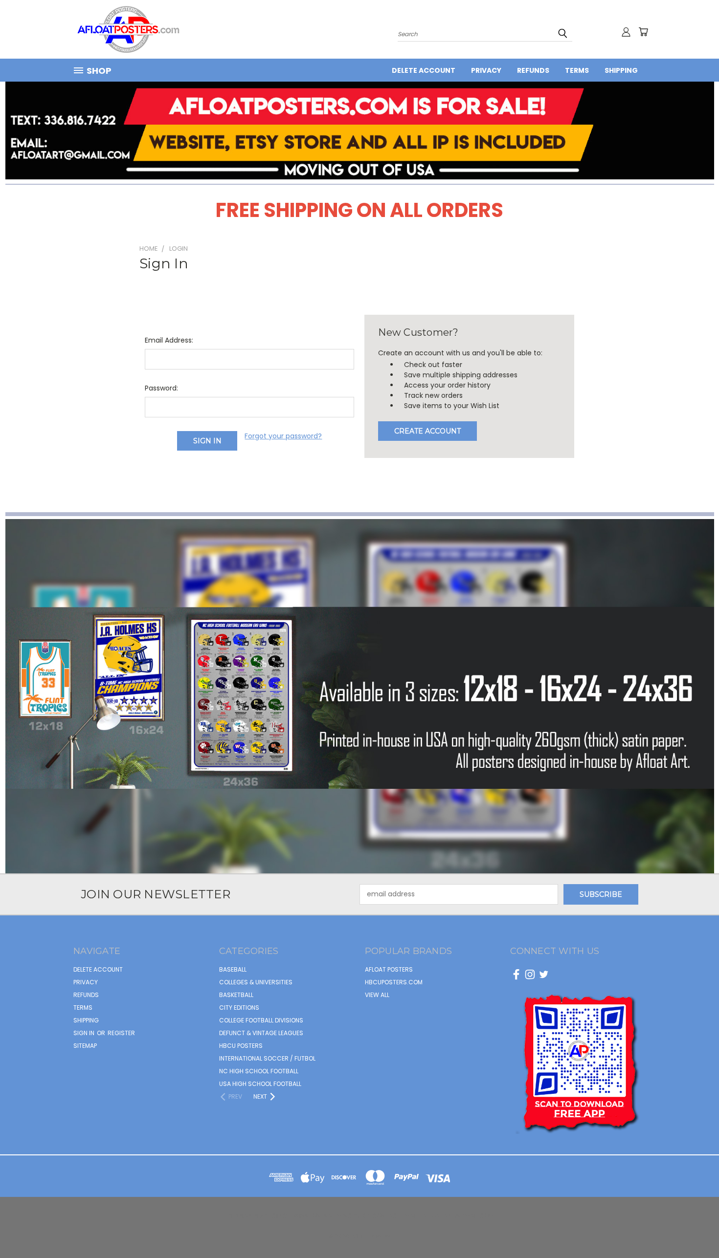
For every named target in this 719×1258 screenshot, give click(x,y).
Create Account (427, 431)
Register (121, 1033)
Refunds (533, 70)
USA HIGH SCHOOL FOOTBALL (260, 1084)
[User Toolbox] (626, 32)
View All (377, 995)
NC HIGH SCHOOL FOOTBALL (258, 1071)
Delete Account (423, 70)
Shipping (621, 70)
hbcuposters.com (394, 982)
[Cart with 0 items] (643, 32)
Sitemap (85, 1045)
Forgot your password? (283, 436)
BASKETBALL (236, 995)
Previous (693, 1227)
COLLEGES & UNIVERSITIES (255, 982)
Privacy (486, 70)
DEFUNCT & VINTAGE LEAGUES (261, 1033)
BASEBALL (233, 969)
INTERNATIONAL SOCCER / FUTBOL (267, 1058)
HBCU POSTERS (241, 1045)
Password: (161, 388)
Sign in (84, 1033)
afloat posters (389, 969)
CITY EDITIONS (239, 1007)
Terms (577, 70)
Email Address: (169, 340)
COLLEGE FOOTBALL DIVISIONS (261, 1020)
